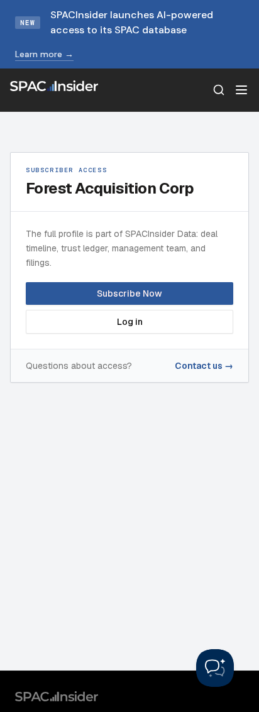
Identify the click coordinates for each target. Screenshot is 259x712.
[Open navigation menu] (241, 89)
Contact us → (204, 365)
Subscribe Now (129, 293)
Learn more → (44, 54)
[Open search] (219, 90)
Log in (130, 321)
